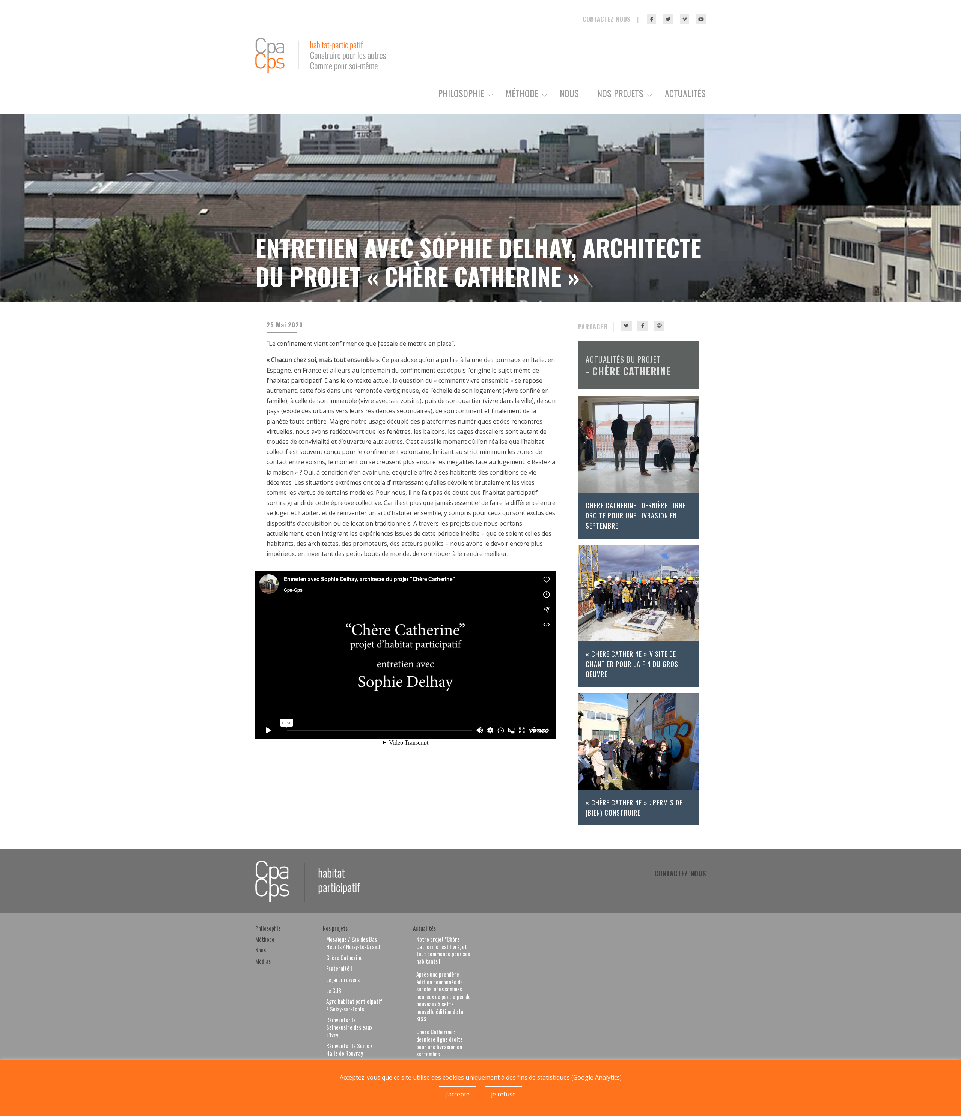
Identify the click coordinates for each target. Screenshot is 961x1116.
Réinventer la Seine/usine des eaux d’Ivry (349, 1027)
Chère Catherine (631, 370)
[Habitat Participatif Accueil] (320, 55)
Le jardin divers (343, 980)
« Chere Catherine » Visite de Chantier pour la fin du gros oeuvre (632, 664)
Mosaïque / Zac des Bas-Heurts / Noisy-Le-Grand (353, 943)
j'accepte (457, 1094)
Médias (263, 961)
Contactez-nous (606, 19)
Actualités (685, 94)
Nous (569, 94)
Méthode (521, 94)
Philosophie (461, 94)
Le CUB (333, 990)
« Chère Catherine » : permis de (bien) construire (634, 807)
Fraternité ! (339, 968)
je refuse (503, 1094)
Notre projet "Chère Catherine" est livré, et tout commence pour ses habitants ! (443, 950)
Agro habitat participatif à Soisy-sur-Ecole (354, 1005)
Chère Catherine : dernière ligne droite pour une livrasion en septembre (635, 515)
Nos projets (620, 94)
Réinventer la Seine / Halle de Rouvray (349, 1049)
